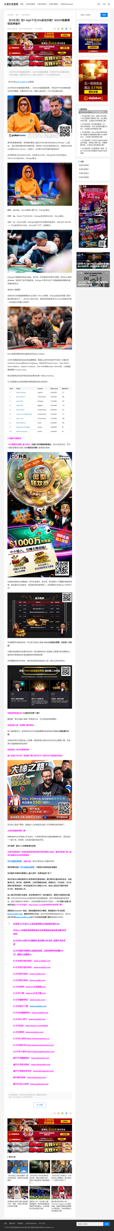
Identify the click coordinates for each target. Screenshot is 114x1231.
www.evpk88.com (40, 1013)
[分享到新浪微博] (58, 28)
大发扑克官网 (11, 4)
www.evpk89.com (23, 917)
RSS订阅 (42, 1223)
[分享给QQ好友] (66, 28)
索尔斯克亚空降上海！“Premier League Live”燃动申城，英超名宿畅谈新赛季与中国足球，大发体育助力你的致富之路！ (61, 1206)
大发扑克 (14, 29)
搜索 (104, 15)
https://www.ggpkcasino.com (40, 1051)
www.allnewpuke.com (43, 1071)
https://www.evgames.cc (37, 1038)
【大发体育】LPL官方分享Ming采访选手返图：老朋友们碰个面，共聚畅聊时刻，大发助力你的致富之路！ (94, 142)
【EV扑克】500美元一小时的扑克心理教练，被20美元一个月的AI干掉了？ (61, 1178)
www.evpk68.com (37, 1019)
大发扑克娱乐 (53, 4)
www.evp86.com (22, 82)
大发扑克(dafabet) (66, 4)
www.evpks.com (37, 1000)
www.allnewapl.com (36, 1077)
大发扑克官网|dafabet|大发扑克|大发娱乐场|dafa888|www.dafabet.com (31, 1227)
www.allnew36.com (40, 1058)
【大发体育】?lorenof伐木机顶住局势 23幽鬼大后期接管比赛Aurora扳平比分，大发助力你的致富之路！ (93, 134)
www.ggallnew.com (39, 1084)
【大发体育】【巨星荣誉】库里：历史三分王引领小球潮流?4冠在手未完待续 (93, 150)
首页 (21, 4)
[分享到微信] (62, 28)
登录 (98, 4)
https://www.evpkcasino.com (40, 1045)
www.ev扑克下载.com (36, 993)
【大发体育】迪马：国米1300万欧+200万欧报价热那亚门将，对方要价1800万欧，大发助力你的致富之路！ (93, 118)
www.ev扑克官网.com (36, 987)
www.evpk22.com (42, 967)
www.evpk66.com (38, 1006)
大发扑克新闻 (30, 4)
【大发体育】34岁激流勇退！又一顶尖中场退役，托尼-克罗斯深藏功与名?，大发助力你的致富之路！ (94, 126)
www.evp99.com (15, 914)
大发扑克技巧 (42, 4)
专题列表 (20, 1223)
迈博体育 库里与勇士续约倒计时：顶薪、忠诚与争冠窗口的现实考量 (17, 1204)
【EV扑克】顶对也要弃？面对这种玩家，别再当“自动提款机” (17, 1178)
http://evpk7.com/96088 (38, 905)
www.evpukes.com (35, 1032)
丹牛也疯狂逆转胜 (27, 867)
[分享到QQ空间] (70, 28)
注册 (104, 4)
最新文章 (12, 1223)
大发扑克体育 (84, 165)
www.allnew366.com (40, 1064)
